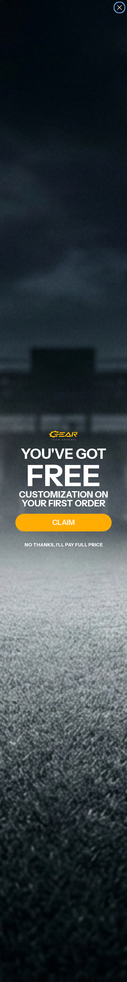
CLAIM (63, 522)
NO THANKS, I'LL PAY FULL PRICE (64, 545)
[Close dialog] (119, 7)
